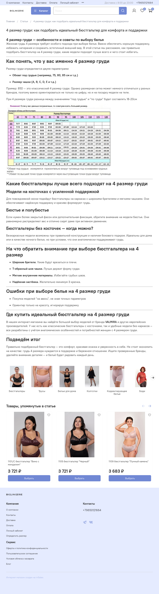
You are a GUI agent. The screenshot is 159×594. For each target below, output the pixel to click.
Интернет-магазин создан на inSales (24, 577)
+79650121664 (144, 2)
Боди (142, 391)
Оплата (53, 2)
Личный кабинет (69, 2)
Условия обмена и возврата (20, 558)
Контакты (28, 2)
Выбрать (29, 478)
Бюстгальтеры (17, 391)
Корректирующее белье (117, 393)
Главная (10, 21)
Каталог (43, 10)
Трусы (42, 391)
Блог (8, 563)
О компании (13, 2)
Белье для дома (67, 391)
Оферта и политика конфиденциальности (27, 548)
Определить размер (16, 535)
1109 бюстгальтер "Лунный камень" (128, 461)
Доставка (41, 2)
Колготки (92, 391)
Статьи (24, 21)
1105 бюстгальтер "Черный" (73, 461)
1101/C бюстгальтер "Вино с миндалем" (23, 463)
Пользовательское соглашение (22, 553)
